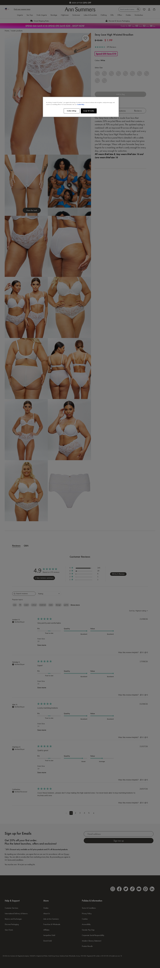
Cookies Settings (71, 111)
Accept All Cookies (88, 111)
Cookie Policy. (80, 104)
